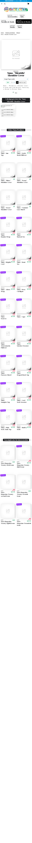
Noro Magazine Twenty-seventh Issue (22, 494)
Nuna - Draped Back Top (23, 374)
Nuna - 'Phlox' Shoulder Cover (6, 181)
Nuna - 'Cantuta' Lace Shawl (22, 209)
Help (8, 7)
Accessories (12, 16)
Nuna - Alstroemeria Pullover (5, 346)
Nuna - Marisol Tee (21, 236)
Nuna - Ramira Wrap (5, 236)
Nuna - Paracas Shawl (6, 374)
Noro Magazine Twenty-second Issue (7, 494)
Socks (12, 27)
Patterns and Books (10, 32)
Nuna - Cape (21, 317)
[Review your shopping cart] (29, 4)
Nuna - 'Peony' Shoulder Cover (22, 181)
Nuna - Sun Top (4, 154)
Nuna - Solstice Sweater (23, 345)
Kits (22, 16)
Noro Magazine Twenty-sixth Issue (7, 464)
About (3, 7)
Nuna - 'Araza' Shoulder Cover (6, 209)
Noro (2, 461)
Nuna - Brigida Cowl (6, 263)
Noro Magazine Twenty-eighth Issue (8, 522)
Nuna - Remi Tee (21, 263)
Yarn (20, 27)
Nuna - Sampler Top (5, 401)
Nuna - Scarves (3, 318)
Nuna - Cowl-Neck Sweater (22, 401)
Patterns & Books (24, 22)
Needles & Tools (7, 22)
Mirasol (18, 32)
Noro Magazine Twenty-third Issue (23, 465)
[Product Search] (5, 3)
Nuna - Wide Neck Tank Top (6, 428)
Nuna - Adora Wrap (5, 290)
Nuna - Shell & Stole (22, 428)
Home (2, 32)
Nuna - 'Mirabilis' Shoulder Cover (9, 34)
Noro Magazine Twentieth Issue (24, 523)
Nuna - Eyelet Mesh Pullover (22, 154)
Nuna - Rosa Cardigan (21, 290)
